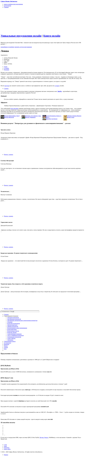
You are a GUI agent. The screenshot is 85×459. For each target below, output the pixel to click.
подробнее (11, 47)
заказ (5, 446)
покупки (6, 85)
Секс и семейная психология (15, 335)
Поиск (6, 346)
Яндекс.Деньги (44, 437)
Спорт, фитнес (11, 338)
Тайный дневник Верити (74, 116)
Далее (5, 66)
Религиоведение (12, 329)
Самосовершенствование (14, 334)
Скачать (6, 88)
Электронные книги (10, 341)
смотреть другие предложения (23, 47)
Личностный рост (12, 325)
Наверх (6, 454)
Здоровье (9, 322)
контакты (6, 447)
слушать (57, 85)
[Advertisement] (30, 20)
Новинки (6, 344)
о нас (5, 444)
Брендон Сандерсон (51, 118)
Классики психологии (13, 323)
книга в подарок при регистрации (13, 4)
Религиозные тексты (13, 331)
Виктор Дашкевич (30, 117)
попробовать (4, 47)
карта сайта (7, 449)
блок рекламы (14, 108)
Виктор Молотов (9, 117)
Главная (6, 314)
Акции (6, 347)
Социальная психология (14, 337)
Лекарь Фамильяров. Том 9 (12, 116)
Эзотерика (10, 340)
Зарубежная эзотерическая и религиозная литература (22, 320)
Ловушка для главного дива (33, 116)
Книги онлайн (51, 35)
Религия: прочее (12, 332)
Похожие (6, 69)
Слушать (6, 68)
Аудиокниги (7, 343)
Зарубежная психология (14, 319)
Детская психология (13, 317)
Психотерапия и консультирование (17, 328)
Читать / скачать (8, 154)
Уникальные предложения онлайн (21, 35)
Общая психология (12, 326)
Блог (5, 349)
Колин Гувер (70, 117)
